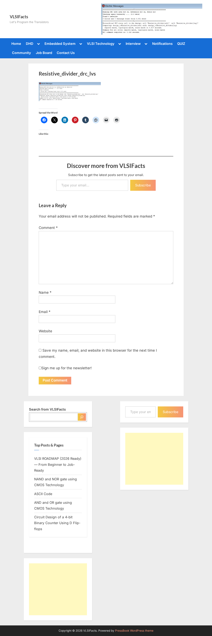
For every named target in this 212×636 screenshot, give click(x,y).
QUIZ (181, 44)
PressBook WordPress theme (134, 630)
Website (45, 331)
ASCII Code (43, 494)
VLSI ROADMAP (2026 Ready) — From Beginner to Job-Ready (57, 464)
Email (45, 312)
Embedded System (60, 44)
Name (45, 292)
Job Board (44, 53)
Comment (48, 228)
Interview (133, 44)
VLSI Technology (100, 44)
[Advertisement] (58, 589)
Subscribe (143, 185)
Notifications (162, 44)
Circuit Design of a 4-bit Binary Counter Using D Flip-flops (57, 523)
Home (16, 44)
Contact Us (66, 53)
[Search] (82, 417)
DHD (29, 44)
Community (21, 53)
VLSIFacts (19, 16)
